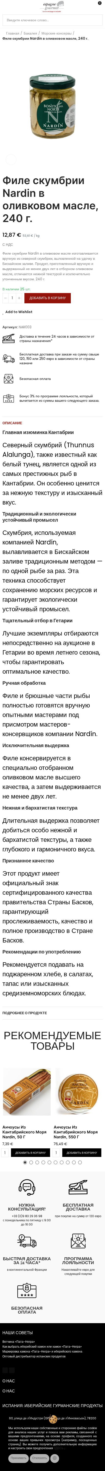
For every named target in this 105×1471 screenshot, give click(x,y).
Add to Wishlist (18, 311)
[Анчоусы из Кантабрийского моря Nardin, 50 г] (26, 1091)
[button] (7, 106)
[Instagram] (11, 1370)
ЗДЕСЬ (59, 1448)
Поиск (97, 20)
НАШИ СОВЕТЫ (17, 1333)
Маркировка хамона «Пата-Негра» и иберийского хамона (42, 1351)
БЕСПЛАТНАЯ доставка (78, 1207)
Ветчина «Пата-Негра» (18, 1342)
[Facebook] (5, 1370)
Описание (12, 423)
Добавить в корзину (48, 298)
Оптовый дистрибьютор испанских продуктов (33, 1356)
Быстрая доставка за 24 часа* (27, 1260)
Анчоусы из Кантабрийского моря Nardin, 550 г (76, 1132)
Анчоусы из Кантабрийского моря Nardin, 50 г (24, 1132)
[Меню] (4, 6)
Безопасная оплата (26, 1310)
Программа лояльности (78, 1260)
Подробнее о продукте (24, 1013)
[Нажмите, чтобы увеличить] (11, 160)
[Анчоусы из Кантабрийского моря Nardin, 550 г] (78, 1091)
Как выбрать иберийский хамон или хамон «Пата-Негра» (42, 1346)
